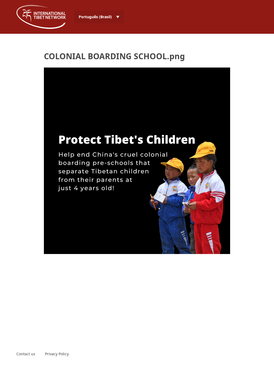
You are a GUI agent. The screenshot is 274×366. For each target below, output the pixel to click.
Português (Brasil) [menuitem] (95, 16)
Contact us (25, 353)
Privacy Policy (57, 353)
